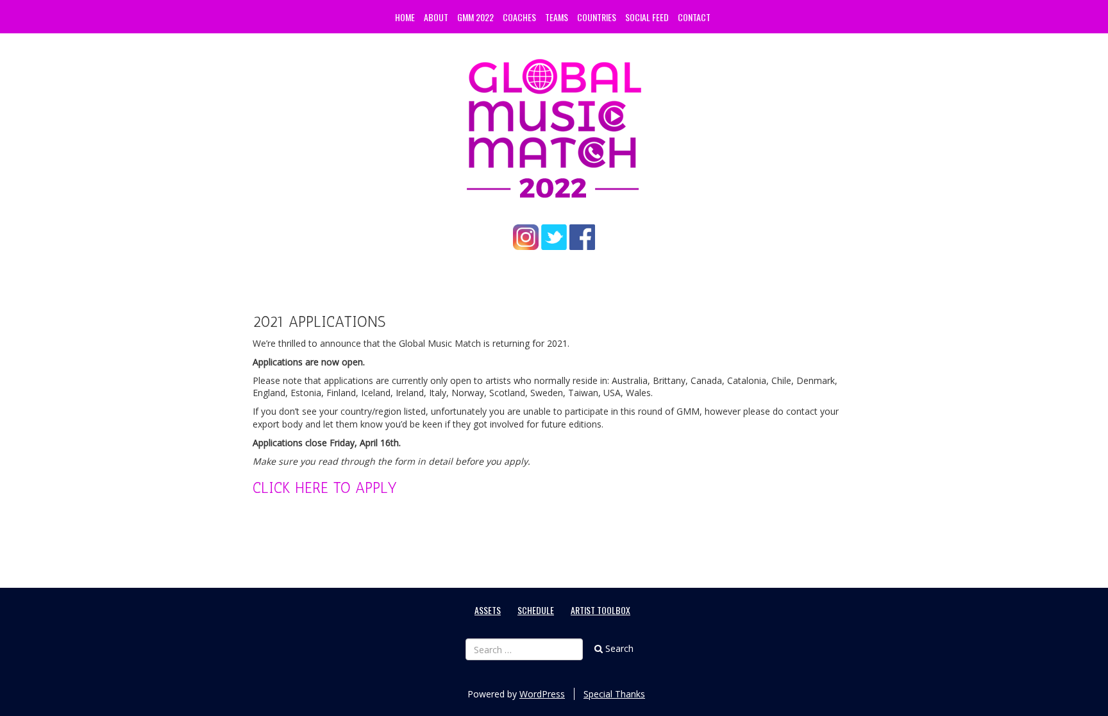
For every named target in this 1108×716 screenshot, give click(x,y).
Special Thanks (614, 694)
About (436, 17)
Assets (487, 610)
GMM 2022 (475, 17)
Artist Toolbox (600, 610)
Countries (596, 17)
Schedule (535, 610)
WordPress (542, 694)
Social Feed (647, 17)
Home (405, 17)
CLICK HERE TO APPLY (325, 488)
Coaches (519, 17)
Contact (694, 17)
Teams (556, 17)
